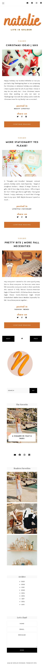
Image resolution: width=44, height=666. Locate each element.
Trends (26, 309)
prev (36, 338)
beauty (17, 108)
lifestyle (25, 108)
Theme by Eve (31, 663)
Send (22, 650)
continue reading (22, 124)
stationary (26, 209)
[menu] (3, 3)
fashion (18, 309)
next (8, 338)
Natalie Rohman (19, 663)
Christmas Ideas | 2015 (22, 45)
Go (33, 390)
